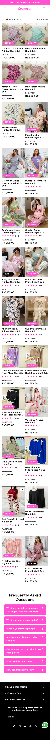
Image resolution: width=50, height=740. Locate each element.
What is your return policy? (20, 628)
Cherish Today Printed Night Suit (34, 231)
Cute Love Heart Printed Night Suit (34, 569)
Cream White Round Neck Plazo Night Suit (36, 371)
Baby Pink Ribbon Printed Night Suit (11, 280)
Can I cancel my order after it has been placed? (23, 651)
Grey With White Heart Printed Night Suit (12, 183)
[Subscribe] (42, 717)
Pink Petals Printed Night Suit (35, 87)
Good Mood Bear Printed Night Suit (34, 280)
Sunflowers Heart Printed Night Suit (11, 231)
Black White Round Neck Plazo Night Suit (13, 413)
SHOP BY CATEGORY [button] (15, 699)
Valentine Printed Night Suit (34, 421)
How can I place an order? (20, 661)
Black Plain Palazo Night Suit (34, 512)
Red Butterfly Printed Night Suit (13, 520)
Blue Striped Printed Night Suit (35, 49)
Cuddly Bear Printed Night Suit (35, 330)
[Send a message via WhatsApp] (45, 725)
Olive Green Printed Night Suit (12, 462)
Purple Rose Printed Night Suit (35, 182)
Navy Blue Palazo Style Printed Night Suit (35, 469)
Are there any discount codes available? (21, 639)
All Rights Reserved (33, 736)
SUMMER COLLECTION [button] (16, 687)
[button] (5, 8)
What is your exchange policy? (22, 620)
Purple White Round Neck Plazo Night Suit (13, 371)
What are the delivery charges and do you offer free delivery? (22, 610)
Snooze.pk (20, 736)
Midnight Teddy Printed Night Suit (11, 330)
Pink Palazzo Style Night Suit (11, 562)
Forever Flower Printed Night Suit (11, 128)
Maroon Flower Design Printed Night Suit (13, 89)
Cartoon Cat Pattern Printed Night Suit (12, 49)
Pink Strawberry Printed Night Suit (34, 136)
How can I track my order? (20, 670)
